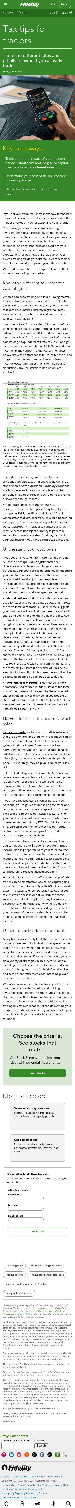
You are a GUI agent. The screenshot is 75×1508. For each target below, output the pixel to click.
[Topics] (37, 1503)
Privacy (21, 1485)
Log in (64, 4)
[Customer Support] (53, 4)
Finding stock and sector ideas (47, 1274)
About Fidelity (37, 1476)
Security (31, 1485)
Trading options (14, 1274)
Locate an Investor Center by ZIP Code (22, 1440)
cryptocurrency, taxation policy (23, 509)
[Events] (53, 1503)
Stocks (42, 1284)
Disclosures (34, 1488)
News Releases (20, 1476)
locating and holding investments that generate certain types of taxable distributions (36, 992)
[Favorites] (22, 1503)
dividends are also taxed (19, 481)
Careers (5, 1476)
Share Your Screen (16, 1488)
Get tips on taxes (25, 1139)
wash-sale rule (26, 890)
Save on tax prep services (31, 1108)
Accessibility (55, 1485)
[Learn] (6, 1503)
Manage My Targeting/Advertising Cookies (24, 1493)
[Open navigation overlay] (5, 4)
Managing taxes (14, 1265)
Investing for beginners (18, 1284)
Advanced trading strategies (46, 1265)
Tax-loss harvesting (15, 732)
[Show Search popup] (68, 1503)
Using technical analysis (19, 1293)
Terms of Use (8, 1485)
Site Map (42, 1485)
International (53, 1476)
